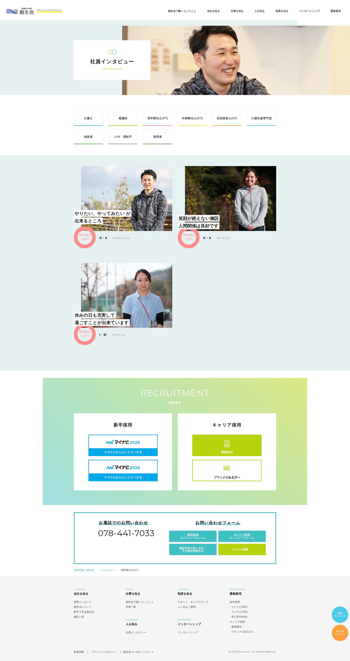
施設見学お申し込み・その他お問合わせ (193, 549)
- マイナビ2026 (239, 611)
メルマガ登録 (240, 549)
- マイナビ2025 (239, 606)
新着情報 (79, 651)
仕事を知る (237, 10)
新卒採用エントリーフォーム (192, 536)
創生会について (83, 606)
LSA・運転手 (123, 136)
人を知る (259, 10)
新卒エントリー (340, 614)
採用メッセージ (83, 601)
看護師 (123, 118)
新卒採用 (235, 601)
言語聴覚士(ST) (227, 118)
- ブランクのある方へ (242, 631)
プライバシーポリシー (103, 651)
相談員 (88, 136)
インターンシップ (309, 10)
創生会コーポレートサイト (139, 651)
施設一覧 (79, 616)
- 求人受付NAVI (239, 616)
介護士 (88, 118)
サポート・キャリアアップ (193, 601)
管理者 (157, 136)
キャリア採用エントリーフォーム (242, 536)
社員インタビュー (136, 632)
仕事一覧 (131, 606)
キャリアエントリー (340, 632)
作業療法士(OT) (192, 118)
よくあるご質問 (187, 606)
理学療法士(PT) (157, 118)
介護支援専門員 (261, 118)
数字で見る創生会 (84, 611)
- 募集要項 (236, 626)
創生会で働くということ (182, 10)
